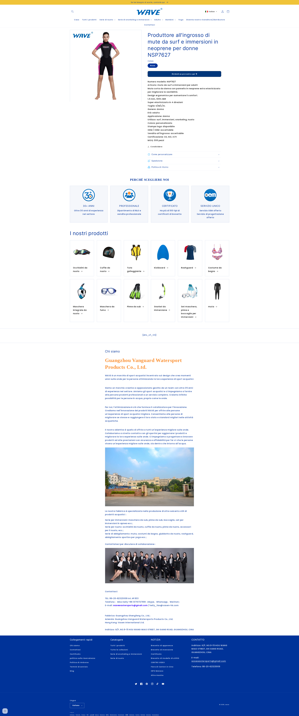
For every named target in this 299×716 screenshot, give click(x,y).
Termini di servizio (79, 667)
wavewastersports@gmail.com (208, 661)
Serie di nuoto (117, 658)
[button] (72, 11)
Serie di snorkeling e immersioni (126, 654)
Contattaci (75, 650)
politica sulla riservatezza (82, 658)
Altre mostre (157, 675)
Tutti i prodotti (117, 645)
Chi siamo (75, 645)
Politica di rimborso (79, 662)
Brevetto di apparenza (162, 645)
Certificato (75, 654)
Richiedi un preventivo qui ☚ (184, 74)
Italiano (75, 705)
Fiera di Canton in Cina (162, 667)
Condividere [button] (156, 146)
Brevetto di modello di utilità (165, 658)
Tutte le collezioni (119, 650)
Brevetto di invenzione (162, 650)
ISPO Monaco (157, 671)
